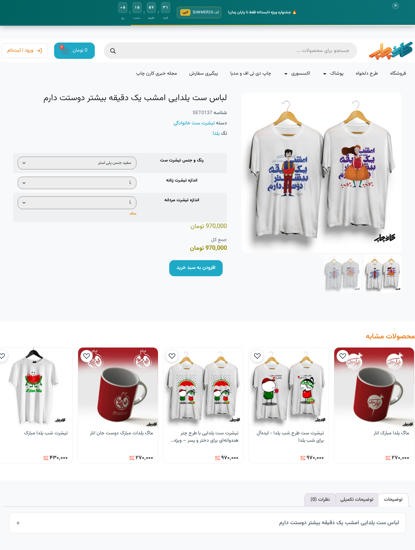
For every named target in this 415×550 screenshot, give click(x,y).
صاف (132, 213)
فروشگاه (398, 73)
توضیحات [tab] (393, 500)
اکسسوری (300, 73)
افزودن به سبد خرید (196, 268)
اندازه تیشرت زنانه (181, 180)
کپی (185, 12)
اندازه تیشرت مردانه (181, 200)
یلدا (216, 134)
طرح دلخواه (367, 73)
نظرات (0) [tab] (320, 500)
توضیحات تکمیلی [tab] (356, 500)
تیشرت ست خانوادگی (194, 123)
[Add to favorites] (343, 356)
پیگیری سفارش (203, 73)
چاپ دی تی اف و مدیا (250, 73)
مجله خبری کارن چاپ (156, 73)
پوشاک (337, 73)
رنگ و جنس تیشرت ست (182, 160)
